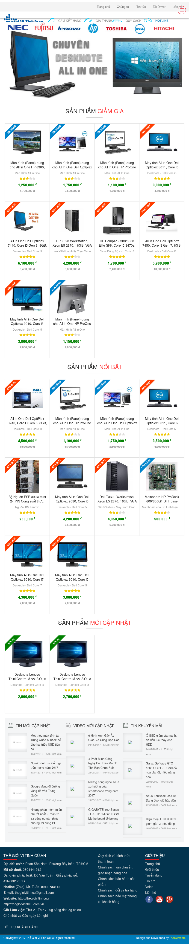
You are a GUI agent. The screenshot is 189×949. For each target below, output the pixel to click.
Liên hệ (177, 6)
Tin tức (141, 6)
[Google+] (169, 899)
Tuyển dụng (153, 875)
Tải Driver (159, 6)
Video (149, 886)
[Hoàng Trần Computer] (23, 19)
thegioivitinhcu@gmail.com (34, 892)
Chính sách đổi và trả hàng (117, 890)
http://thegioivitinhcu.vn (34, 898)
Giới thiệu (152, 869)
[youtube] (159, 899)
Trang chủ (103, 6)
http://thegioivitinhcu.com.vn (23, 904)
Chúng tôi (123, 6)
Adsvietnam (178, 938)
